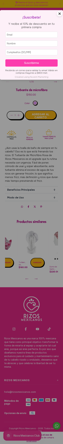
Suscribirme (31, 63)
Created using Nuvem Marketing (31, 77)
